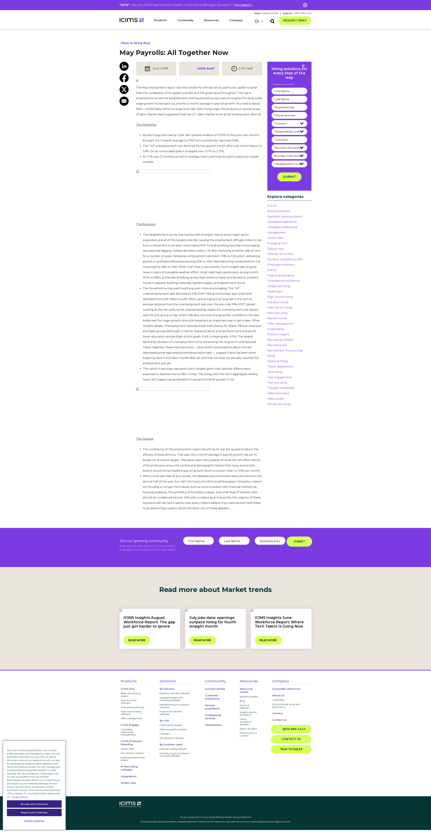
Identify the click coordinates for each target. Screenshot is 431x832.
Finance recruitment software (171, 713)
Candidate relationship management (128, 732)
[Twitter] (125, 89)
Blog (242, 701)
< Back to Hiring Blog (135, 43)
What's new (128, 782)
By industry (167, 688)
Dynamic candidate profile (285, 259)
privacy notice (300, 551)
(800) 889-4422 (292, 729)
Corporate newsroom (286, 688)
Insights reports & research (248, 713)
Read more (137, 640)
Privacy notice (187, 817)
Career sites (275, 238)
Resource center (246, 690)
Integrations (129, 776)
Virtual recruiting (278, 404)
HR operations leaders (172, 738)
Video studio (275, 398)
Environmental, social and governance (286, 705)
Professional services (213, 717)
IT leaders (165, 733)
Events (272, 270)
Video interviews (278, 393)
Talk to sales (291, 749)
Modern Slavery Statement (238, 817)
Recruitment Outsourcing (284, 350)
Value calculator (248, 728)
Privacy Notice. (20, 796)
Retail (271, 356)
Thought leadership (280, 388)
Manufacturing (277, 313)
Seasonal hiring (277, 361)
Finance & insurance (280, 275)
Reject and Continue (34, 812)
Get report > (243, 5)
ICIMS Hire (128, 688)
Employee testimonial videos (133, 759)
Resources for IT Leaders (248, 734)
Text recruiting (277, 382)
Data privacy (275, 248)
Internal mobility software (173, 749)
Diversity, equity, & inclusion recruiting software (174, 754)
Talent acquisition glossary (246, 722)
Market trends (277, 318)
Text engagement (279, 377)
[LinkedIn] (125, 66)
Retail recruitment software (175, 693)
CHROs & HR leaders (171, 725)
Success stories (215, 688)
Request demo (295, 20)
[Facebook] (125, 77)
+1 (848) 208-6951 (269, 13)
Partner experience (212, 707)
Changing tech (277, 243)
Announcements (278, 211)
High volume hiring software (131, 713)
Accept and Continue (34, 804)
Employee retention (281, 264)
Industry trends (277, 302)
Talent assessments (280, 366)
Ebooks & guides (249, 696)
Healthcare (275, 291)
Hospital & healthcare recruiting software (171, 699)
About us (278, 695)
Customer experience (212, 697)
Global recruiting (278, 286)
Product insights (278, 334)
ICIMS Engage (130, 724)
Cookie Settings (216, 817)
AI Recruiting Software (129, 768)
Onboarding (275, 329)
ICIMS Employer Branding (131, 742)
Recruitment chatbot (132, 753)
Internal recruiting (279, 307)
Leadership (278, 700)
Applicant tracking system (284, 216)
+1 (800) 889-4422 (302, 13)
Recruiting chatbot (280, 339)
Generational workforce (283, 280)
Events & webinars (245, 706)
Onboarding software (132, 707)
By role (164, 720)
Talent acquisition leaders (173, 729)
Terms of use (201, 817)
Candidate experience (282, 222)
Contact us (279, 719)
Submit (289, 177)
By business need (171, 744)
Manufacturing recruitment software (174, 706)
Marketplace (213, 724)
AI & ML (272, 205)
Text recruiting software (128, 701)
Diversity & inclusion (280, 254)
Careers (277, 713)
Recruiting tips (277, 345)
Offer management (280, 323)
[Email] (125, 101)
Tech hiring (275, 372)
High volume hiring (280, 297)
